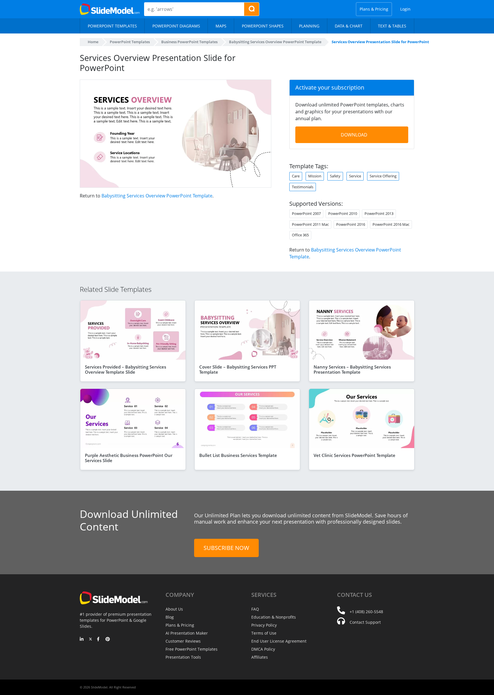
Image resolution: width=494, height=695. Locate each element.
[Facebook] (99, 639)
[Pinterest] (107, 639)
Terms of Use (263, 633)
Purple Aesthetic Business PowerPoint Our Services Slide (128, 457)
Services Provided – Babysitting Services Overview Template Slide (125, 369)
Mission (314, 176)
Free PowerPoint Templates (192, 649)
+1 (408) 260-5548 (366, 611)
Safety (335, 176)
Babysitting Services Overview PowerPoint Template (156, 196)
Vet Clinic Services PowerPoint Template (354, 455)
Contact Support (365, 622)
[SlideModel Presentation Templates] (110, 9)
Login (405, 9)
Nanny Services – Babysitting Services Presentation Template (352, 369)
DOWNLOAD (354, 135)
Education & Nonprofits (273, 617)
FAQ (255, 609)
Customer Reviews (183, 641)
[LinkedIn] (82, 639)
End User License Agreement (278, 641)
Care (296, 176)
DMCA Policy (263, 649)
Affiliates (259, 657)
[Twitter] (90, 639)
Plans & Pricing (374, 9)
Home (93, 41)
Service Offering (383, 176)
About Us (174, 609)
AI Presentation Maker (187, 633)
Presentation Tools (183, 657)
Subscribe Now (226, 548)
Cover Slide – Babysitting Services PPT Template (237, 369)
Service (355, 176)
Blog (170, 617)
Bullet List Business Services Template (238, 455)
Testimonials (302, 186)
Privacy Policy (264, 625)
